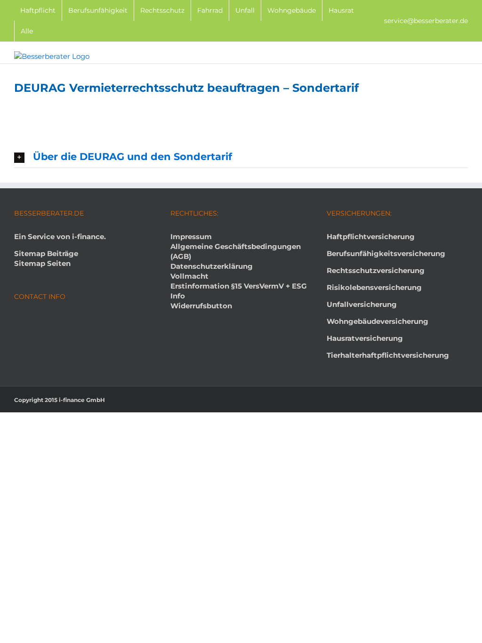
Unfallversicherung (362, 304)
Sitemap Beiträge (46, 253)
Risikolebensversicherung (374, 287)
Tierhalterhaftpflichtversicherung (388, 355)
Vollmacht (189, 276)
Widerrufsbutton (201, 305)
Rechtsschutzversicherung (376, 270)
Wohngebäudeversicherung (377, 321)
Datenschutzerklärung (211, 266)
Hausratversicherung (365, 338)
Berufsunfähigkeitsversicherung (386, 253)
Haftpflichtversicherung (371, 236)
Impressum (191, 236)
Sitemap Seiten (42, 263)
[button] (241, 157)
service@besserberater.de (426, 20)
